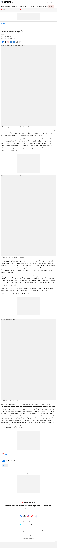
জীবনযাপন (41, 6)
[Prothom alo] (7, 2)
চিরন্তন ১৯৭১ (40, 506)
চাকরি (36, 6)
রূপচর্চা (3, 24)
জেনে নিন (5, 465)
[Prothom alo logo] (28, 503)
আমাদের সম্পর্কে (11, 531)
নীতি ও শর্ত (31, 531)
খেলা (28, 6)
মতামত (24, 6)
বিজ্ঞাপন (18, 531)
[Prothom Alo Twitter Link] (25, 516)
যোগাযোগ (38, 531)
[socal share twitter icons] (5, 43)
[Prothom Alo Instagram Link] (29, 516)
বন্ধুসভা (34, 506)
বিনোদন (32, 6)
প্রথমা (50, 506)
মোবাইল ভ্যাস (28, 509)
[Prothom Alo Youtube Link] (33, 516)
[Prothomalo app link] (23, 525)
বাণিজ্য (20, 6)
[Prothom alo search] (48, 2)
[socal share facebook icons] (2, 43)
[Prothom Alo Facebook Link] (21, 516)
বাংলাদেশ (7, 6)
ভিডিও (46, 6)
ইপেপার (46, 506)
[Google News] (36, 516)
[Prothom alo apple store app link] (34, 525)
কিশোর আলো (15, 506)
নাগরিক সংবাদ (8, 506)
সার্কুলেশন (24, 531)
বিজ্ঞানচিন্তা (21, 506)
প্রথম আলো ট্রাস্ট (28, 506)
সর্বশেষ (2, 6)
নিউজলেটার (44, 531)
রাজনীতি (13, 6)
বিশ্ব (16, 6)
